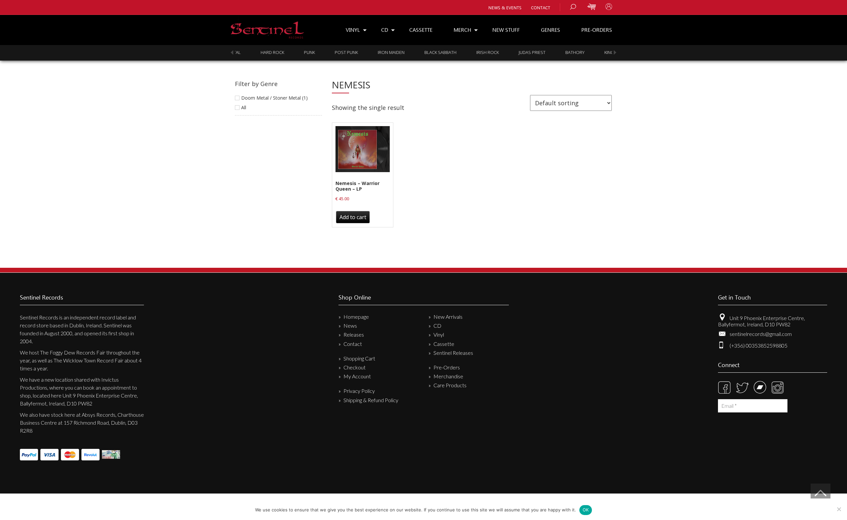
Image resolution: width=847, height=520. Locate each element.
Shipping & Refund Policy (370, 400)
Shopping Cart (359, 358)
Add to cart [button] (352, 217)
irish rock (437, 52)
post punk (296, 52)
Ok (586, 509)
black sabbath (391, 52)
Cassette (420, 29)
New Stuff (506, 29)
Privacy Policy (359, 391)
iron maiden (341, 52)
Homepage (356, 316)
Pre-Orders (596, 29)
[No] (838, 509)
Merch (462, 29)
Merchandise (448, 376)
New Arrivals (448, 316)
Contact (540, 7)
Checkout (354, 367)
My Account (357, 376)
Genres (550, 29)
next (615, 52)
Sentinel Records (267, 27)
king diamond (570, 52)
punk (259, 52)
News (350, 325)
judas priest (482, 52)
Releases (353, 334)
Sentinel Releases (453, 353)
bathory (525, 52)
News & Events (504, 7)
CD (384, 29)
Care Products (450, 385)
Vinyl (353, 29)
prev (232, 52)
